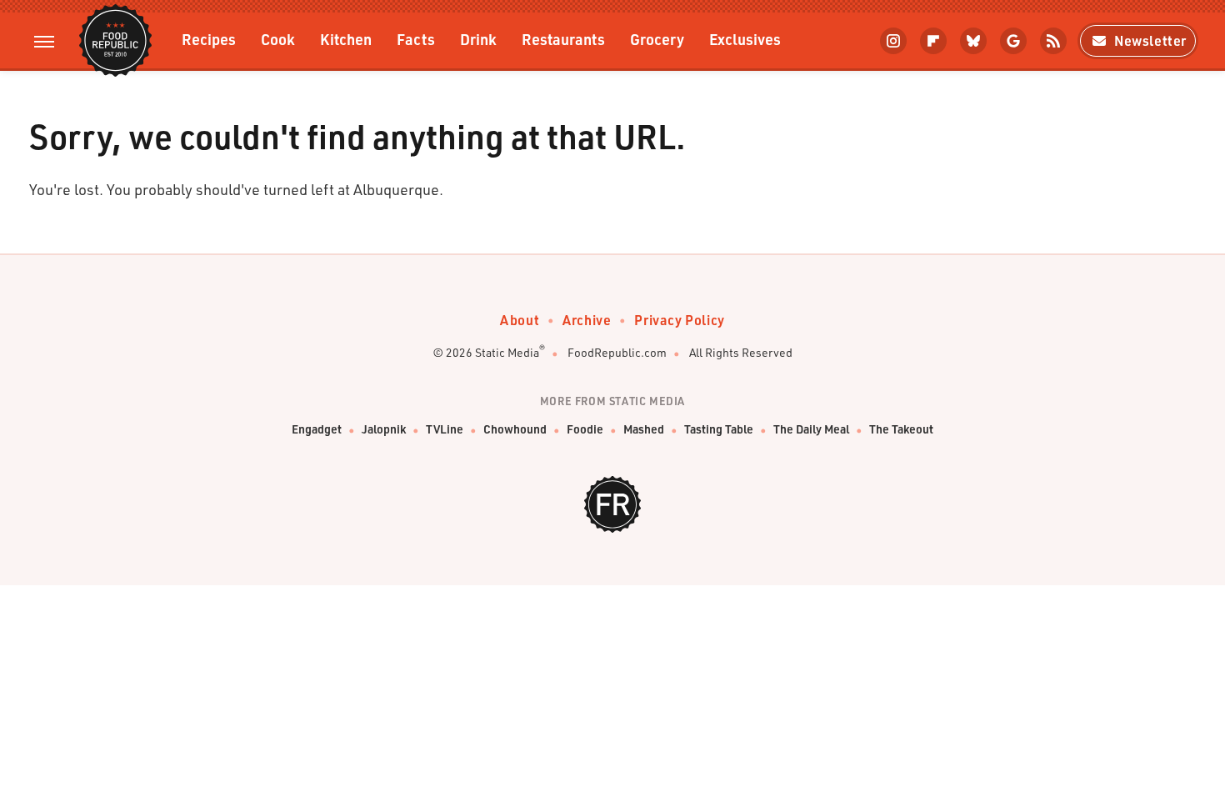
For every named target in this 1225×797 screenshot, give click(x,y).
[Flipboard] (933, 41)
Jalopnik (384, 429)
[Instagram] (893, 41)
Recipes (209, 38)
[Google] (1013, 41)
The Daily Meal (811, 429)
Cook (278, 38)
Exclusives (745, 38)
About (519, 319)
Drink (478, 38)
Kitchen (346, 38)
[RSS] (1053, 41)
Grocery (657, 38)
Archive (586, 319)
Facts (416, 38)
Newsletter (1150, 40)
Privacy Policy (679, 319)
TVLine (444, 429)
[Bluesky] (973, 41)
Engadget (317, 429)
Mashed (643, 429)
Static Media (507, 352)
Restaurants (563, 38)
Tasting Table (718, 429)
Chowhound (515, 429)
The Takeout (901, 429)
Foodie (585, 429)
